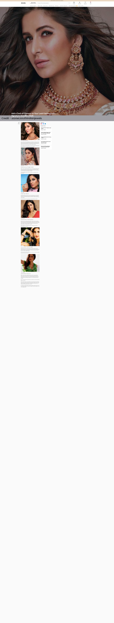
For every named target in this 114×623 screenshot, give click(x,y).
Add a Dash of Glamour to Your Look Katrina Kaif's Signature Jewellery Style (33, 114)
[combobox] (53, 3)
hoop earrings (23, 172)
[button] (33, 6)
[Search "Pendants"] (69, 3)
